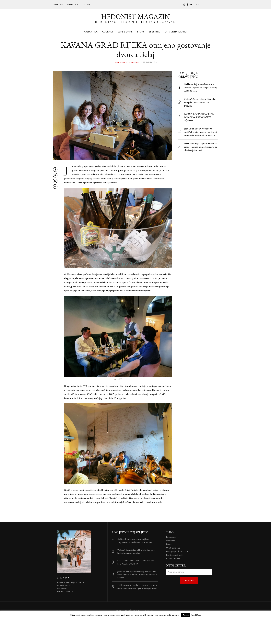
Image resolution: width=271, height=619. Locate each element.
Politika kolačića (173, 558)
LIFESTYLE (154, 31)
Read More (196, 615)
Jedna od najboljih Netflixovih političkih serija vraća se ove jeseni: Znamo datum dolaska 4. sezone (200, 132)
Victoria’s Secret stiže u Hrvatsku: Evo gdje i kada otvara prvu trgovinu (200, 102)
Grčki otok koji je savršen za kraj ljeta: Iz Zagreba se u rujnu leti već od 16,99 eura (200, 87)
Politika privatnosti (174, 555)
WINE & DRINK (125, 31)
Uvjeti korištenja (173, 548)
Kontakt (86, 4)
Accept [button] (186, 615)
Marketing (72, 4)
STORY (140, 31)
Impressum (58, 4)
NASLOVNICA (91, 31)
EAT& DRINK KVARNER (175, 31)
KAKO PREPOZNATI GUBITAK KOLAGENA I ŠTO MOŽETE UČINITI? (199, 117)
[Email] (55, 186)
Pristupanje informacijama (178, 551)
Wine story (134, 62)
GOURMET (107, 31)
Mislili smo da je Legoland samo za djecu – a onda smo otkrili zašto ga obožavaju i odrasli (200, 147)
